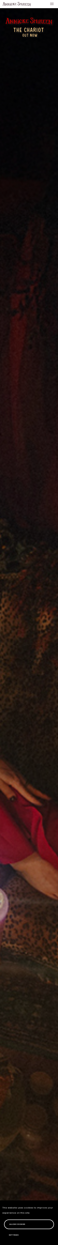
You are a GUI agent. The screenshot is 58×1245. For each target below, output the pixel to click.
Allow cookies (17, 1224)
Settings (14, 1235)
